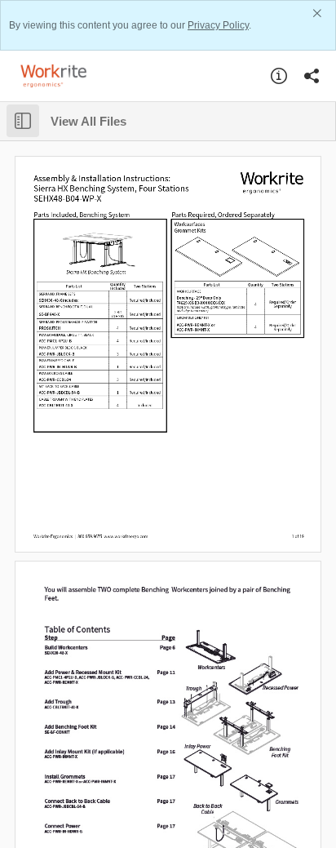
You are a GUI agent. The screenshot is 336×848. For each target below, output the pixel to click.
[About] (279, 76)
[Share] (311, 76)
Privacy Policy (218, 25)
